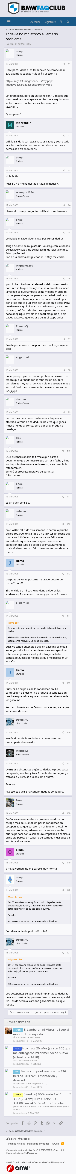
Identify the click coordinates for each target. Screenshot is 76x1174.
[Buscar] (68, 22)
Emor (19, 800)
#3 (69, 170)
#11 (69, 496)
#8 (69, 370)
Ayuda (55, 1143)
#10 (69, 450)
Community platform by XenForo (34, 1150)
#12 (69, 524)
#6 (69, 278)
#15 (69, 682)
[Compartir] (64, 64)
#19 (69, 862)
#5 (69, 232)
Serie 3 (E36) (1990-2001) (34, 1083)
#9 (69, 412)
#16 (69, 732)
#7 (69, 339)
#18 (69, 813)
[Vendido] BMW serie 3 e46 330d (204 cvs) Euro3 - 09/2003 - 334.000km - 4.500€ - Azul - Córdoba (38, 1098)
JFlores (16, 1106)
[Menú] (9, 21)
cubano (21, 511)
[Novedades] (61, 22)
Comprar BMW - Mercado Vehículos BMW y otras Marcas (41, 1108)
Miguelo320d (24, 265)
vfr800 (16, 1037)
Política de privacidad (38, 1143)
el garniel (22, 357)
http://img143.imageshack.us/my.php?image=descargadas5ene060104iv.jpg (29, 82)
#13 (69, 573)
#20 (69, 890)
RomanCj (22, 326)
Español (25, 1138)
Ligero (12, 1138)
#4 (69, 205)
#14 (69, 615)
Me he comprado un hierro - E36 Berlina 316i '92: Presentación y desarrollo (39, 1075)
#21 (69, 952)
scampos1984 (25, 192)
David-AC (22, 719)
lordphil (17, 1083)
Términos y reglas (15, 1143)
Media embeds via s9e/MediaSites (21, 1153)
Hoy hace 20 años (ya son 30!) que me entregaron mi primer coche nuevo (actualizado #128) (41, 1052)
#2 (69, 135)
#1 (69, 63)
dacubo (21, 399)
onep (11, 43)
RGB (18, 438)
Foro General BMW (30, 1037)
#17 (69, 763)
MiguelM (22, 750)
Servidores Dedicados (23, 1162)
